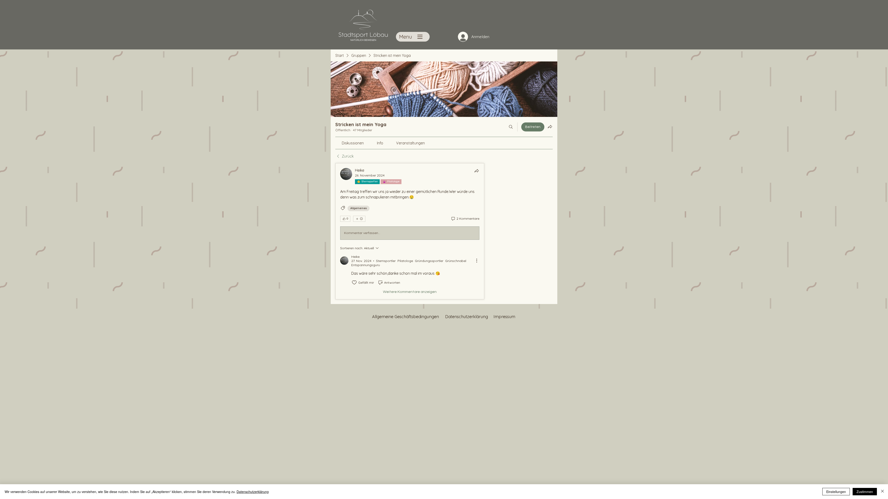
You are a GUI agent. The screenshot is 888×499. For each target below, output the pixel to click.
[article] (409, 231)
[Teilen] (476, 170)
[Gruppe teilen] (550, 126)
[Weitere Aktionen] (476, 260)
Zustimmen (865, 491)
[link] (353, 143)
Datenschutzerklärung (253, 491)
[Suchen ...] (511, 126)
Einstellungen (836, 491)
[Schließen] (882, 491)
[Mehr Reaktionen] (359, 219)
